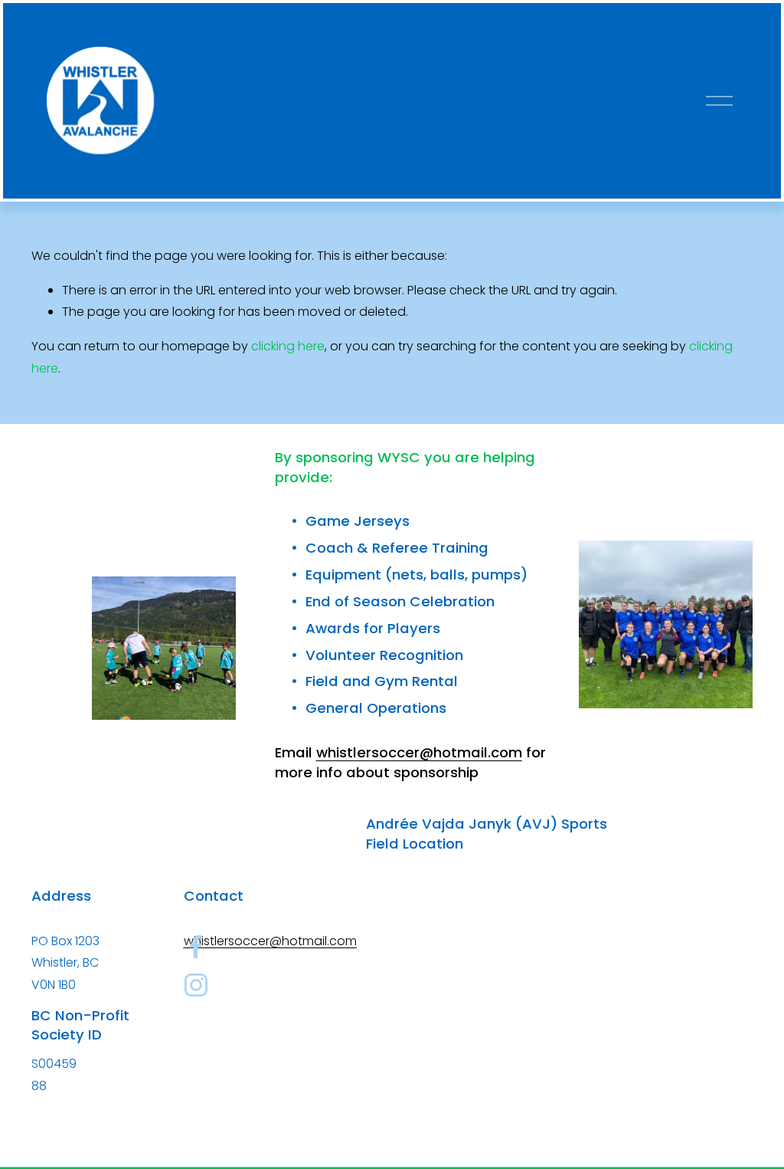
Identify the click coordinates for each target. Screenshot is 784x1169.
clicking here (288, 346)
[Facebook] (196, 946)
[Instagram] (196, 985)
